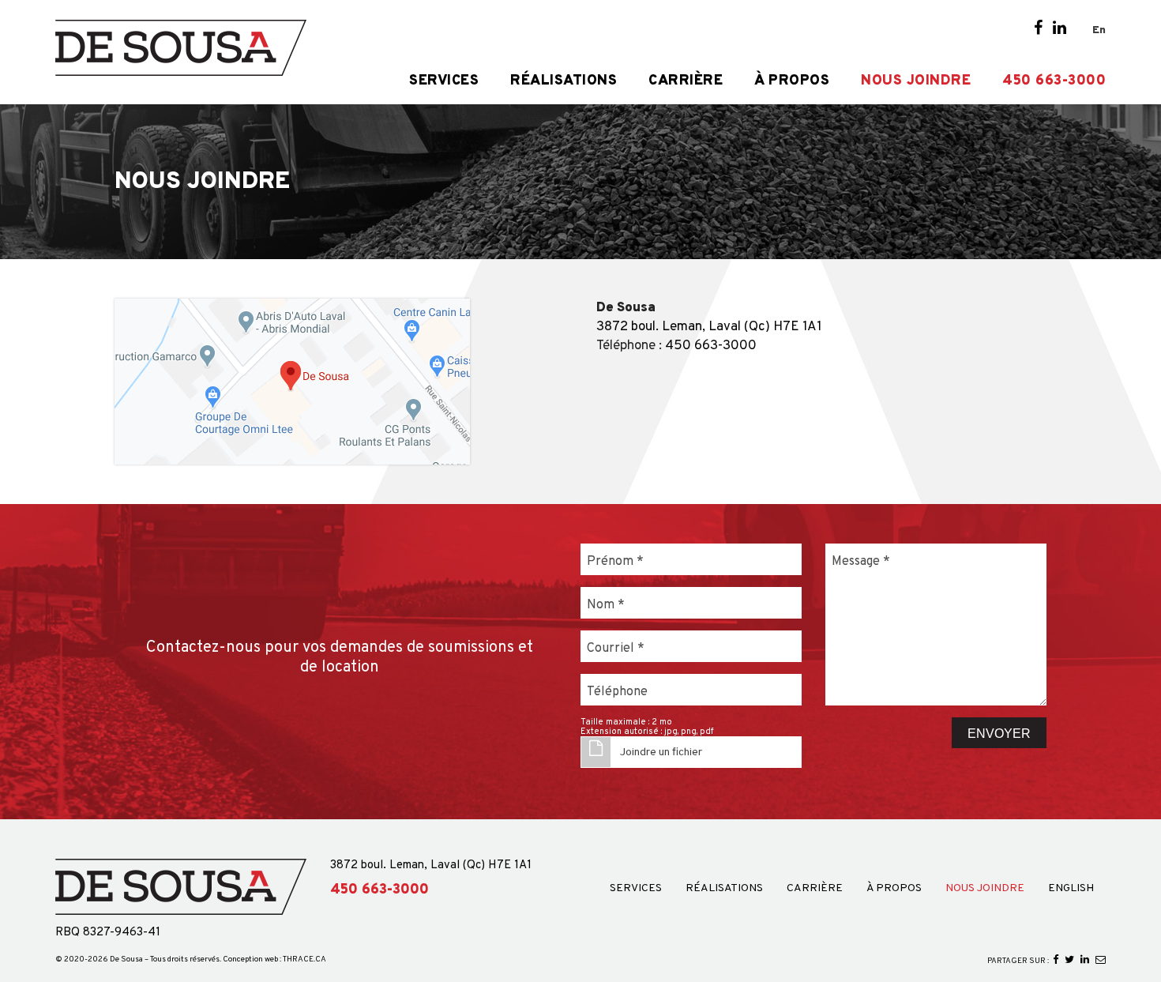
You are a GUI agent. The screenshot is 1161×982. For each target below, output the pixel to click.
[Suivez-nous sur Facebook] (1038, 29)
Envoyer (999, 733)
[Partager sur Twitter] (1069, 960)
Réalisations (563, 81)
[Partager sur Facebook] (1055, 960)
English (1071, 888)
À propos (791, 81)
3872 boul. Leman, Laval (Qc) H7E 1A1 (709, 327)
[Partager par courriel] (1100, 960)
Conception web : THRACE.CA (274, 959)
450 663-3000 (1054, 81)
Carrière (685, 81)
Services (444, 81)
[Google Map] (292, 381)
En (1099, 30)
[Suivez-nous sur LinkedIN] (1059, 29)
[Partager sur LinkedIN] (1084, 960)
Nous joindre (916, 81)
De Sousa (126, 959)
